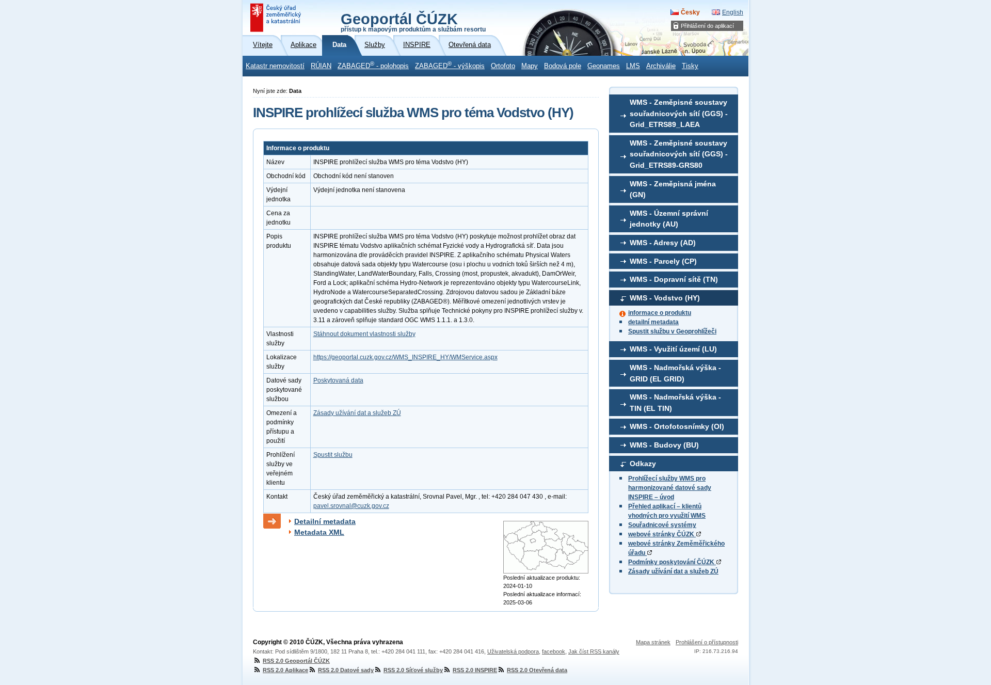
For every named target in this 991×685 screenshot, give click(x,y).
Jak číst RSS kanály (593, 651)
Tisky (690, 66)
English (732, 12)
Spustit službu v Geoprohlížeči (672, 331)
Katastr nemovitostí (275, 66)
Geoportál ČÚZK (413, 22)
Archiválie (661, 66)
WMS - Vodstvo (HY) (665, 298)
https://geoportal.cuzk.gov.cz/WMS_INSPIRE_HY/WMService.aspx (405, 357)
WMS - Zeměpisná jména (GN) (673, 189)
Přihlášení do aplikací (707, 26)
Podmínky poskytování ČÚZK (672, 562)
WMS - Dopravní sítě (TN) (674, 279)
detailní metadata (653, 322)
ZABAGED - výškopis (450, 65)
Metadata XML (319, 532)
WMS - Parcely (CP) (663, 261)
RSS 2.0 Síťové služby (413, 670)
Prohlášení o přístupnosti (707, 642)
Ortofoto (503, 66)
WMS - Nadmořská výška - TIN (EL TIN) (675, 402)
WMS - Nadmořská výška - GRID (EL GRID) (675, 373)
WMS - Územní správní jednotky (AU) (669, 219)
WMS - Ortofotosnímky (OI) (677, 426)
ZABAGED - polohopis (373, 65)
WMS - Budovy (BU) (664, 445)
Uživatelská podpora (513, 651)
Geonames (603, 66)
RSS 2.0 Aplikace (285, 670)
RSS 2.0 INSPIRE (475, 670)
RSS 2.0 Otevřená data (537, 670)
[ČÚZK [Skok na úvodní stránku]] (276, 18)
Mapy (529, 66)
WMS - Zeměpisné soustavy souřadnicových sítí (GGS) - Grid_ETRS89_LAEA (679, 113)
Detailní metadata (325, 521)
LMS (633, 66)
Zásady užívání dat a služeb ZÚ (673, 571)
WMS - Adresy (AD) (663, 242)
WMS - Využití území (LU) (673, 349)
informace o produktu (659, 312)
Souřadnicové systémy (662, 525)
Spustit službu (333, 454)
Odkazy (643, 463)
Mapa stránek (653, 642)
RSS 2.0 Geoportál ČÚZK (296, 661)
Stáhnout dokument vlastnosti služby (364, 334)
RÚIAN (321, 66)
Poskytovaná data (338, 380)
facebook (553, 651)
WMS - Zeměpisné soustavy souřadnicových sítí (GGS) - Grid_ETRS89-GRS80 (679, 154)
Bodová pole (562, 66)
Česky (690, 12)
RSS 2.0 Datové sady (346, 670)
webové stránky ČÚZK (662, 534)
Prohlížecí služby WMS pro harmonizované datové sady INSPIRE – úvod (669, 488)
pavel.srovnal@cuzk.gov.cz (351, 505)
